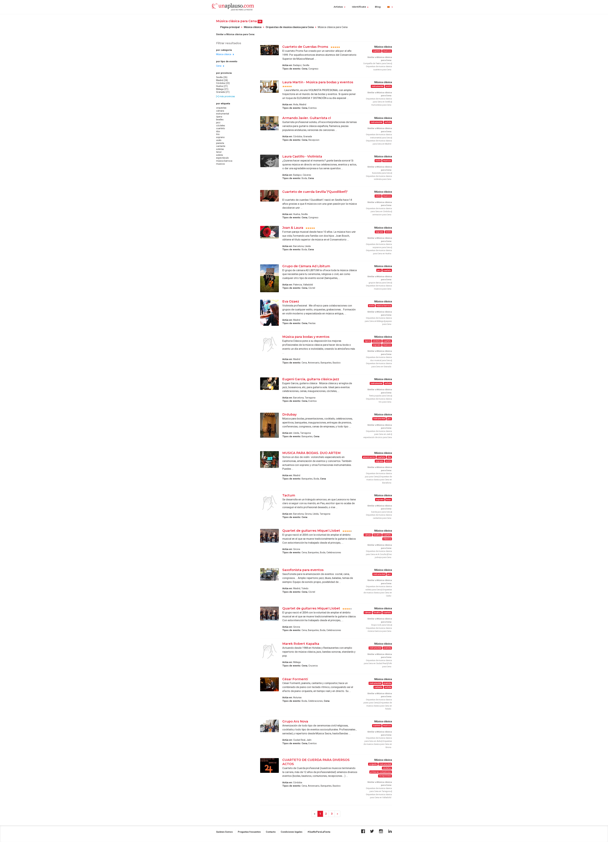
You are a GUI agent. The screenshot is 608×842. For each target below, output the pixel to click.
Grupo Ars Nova (295, 721)
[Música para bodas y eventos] (269, 344)
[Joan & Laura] (269, 232)
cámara (220, 111)
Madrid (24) (222, 80)
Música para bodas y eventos (305, 337)
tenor (219, 152)
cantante (220, 146)
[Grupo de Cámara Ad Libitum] (269, 278)
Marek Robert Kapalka (300, 644)
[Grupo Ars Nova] (269, 726)
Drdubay (289, 414)
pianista (220, 143)
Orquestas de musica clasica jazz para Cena (378, 475)
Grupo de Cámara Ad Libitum (306, 266)
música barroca (224, 161)
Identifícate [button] (359, 6)
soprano (220, 137)
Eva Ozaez (290, 301)
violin (218, 140)
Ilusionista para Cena (381, 173)
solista (219, 155)
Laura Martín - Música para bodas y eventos (317, 82)
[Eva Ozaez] (269, 313)
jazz (218, 122)
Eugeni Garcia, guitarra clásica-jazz (310, 379)
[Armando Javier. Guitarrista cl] (269, 123)
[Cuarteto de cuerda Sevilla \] (269, 195)
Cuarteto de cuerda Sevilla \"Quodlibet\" (315, 192)
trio (218, 134)
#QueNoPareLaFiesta (318, 832)
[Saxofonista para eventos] (269, 574)
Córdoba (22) (223, 83)
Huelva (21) (222, 86)
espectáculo (222, 158)
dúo (218, 131)
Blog (378, 6)
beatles (220, 119)
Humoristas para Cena (381, 105)
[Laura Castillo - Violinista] (269, 161)
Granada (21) (223, 92)
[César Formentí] (269, 684)
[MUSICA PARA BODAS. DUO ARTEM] (269, 459)
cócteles (220, 125)
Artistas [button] (338, 6)
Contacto (271, 832)
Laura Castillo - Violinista (302, 156)
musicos (220, 164)
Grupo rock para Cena (381, 625)
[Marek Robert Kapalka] (269, 651)
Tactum (288, 495)
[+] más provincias (225, 96)
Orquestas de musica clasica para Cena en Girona (378, 744)
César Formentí (295, 679)
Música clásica (252, 27)
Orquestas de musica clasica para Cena (290, 27)
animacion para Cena (381, 214)
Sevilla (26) (221, 77)
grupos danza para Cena (380, 282)
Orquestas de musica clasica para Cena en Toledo (379, 705)
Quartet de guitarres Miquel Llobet (311, 531)
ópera (219, 116)
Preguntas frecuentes (249, 832)
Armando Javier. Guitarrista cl (306, 118)
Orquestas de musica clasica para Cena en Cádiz (378, 592)
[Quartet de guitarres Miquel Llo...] (269, 536)
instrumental (222, 114)
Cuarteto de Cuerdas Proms (305, 47)
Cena (218, 66)
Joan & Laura (292, 228)
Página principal (230, 27)
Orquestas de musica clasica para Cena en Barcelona (379, 479)
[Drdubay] (269, 425)
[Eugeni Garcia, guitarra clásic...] (269, 383)
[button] (390, 7)
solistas (220, 149)
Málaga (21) (222, 89)
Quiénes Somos (224, 832)
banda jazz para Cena (381, 512)
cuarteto (220, 128)
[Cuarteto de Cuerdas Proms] (269, 50)
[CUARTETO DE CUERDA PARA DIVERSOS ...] (269, 765)
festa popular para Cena (380, 395)
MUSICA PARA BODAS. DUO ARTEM (311, 453)
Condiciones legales (291, 832)
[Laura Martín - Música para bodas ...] (269, 86)
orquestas (221, 108)
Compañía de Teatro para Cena (377, 63)
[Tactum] (269, 503)
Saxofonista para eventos (303, 570)
